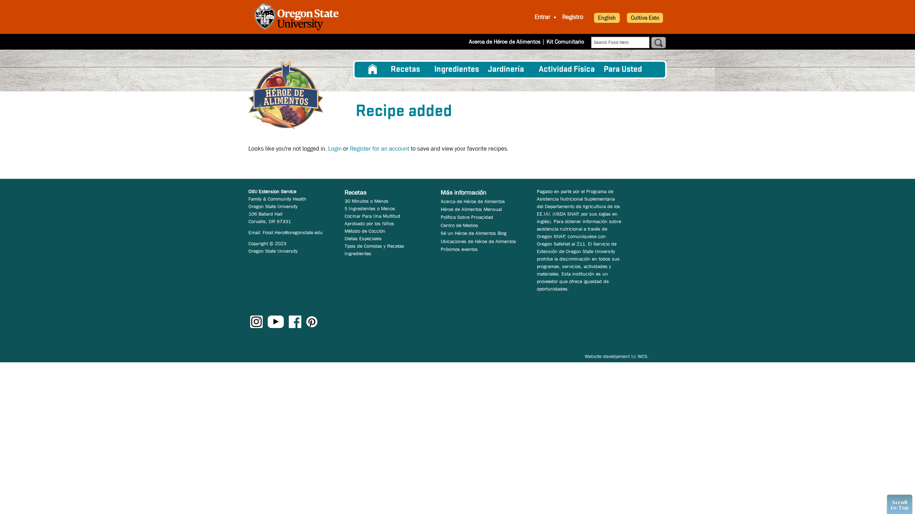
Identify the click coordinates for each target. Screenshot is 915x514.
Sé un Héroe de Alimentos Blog (473, 233)
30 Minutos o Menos (367, 201)
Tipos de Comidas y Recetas (374, 246)
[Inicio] (285, 95)
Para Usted (623, 69)
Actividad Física (567, 69)
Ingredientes (456, 69)
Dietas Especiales (363, 238)
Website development (607, 356)
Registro (572, 17)
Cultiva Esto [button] (645, 17)
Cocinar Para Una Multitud (372, 216)
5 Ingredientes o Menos (370, 208)
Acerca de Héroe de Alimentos (504, 41)
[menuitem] (372, 69)
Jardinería (506, 69)
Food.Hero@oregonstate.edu (293, 232)
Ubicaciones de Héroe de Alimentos (478, 241)
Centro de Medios (459, 225)
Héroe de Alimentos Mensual (471, 209)
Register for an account (379, 148)
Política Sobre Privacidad (467, 217)
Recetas (405, 69)
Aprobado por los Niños (369, 223)
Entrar (542, 17)
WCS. (643, 356)
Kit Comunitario (565, 41)
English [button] (607, 17)
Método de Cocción (365, 231)
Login (335, 148)
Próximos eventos (459, 249)
